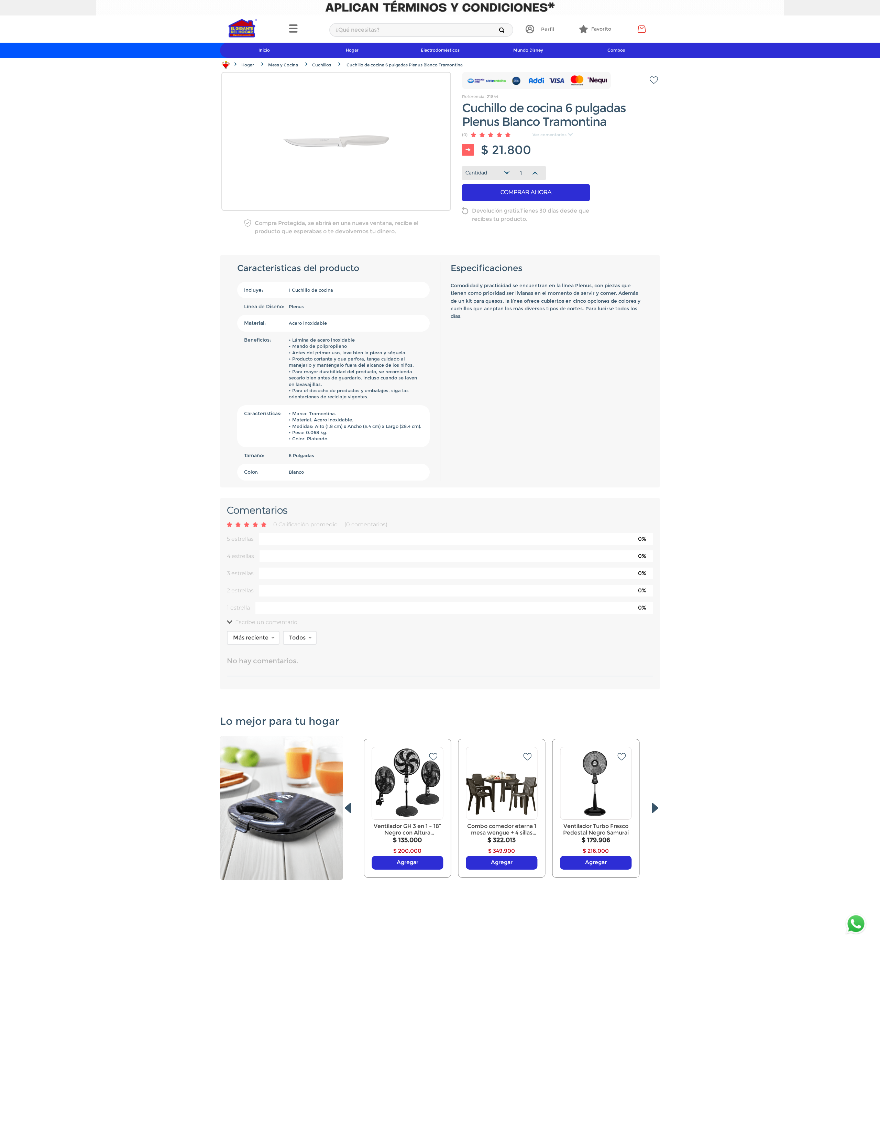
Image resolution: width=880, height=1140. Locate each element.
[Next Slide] (655, 808)
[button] (305, 29)
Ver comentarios (549, 134)
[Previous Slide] (347, 808)
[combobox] (421, 30)
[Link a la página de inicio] (225, 65)
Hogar (247, 64)
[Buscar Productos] (503, 30)
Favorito (601, 29)
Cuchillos (321, 64)
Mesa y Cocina (283, 64)
